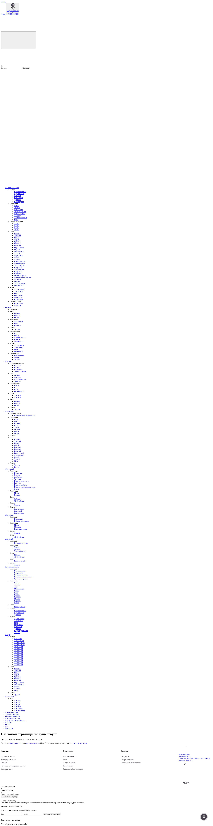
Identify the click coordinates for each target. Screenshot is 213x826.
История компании (70, 756)
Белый (16, 238)
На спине (17, 365)
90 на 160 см (19, 641)
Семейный (18, 627)
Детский (17, 200)
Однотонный (19, 194)
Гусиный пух (19, 391)
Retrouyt (17, 315)
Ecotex (16, 317)
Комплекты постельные (23, 577)
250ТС (16, 230)
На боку (17, 367)
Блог (7, 726)
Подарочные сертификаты (15, 720)
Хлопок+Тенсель (20, 218)
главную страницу (15, 743)
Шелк (16, 389)
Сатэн (16, 603)
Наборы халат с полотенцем (25, 487)
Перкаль (17, 601)
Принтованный (20, 192)
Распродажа (125, 756)
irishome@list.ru (184, 756)
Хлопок (17, 495)
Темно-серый (19, 266)
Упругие (17, 381)
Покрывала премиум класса (24, 415)
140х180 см (18, 647)
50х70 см (17, 395)
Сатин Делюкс (19, 214)
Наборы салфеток (21, 485)
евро (16, 349)
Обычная (17, 305)
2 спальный (18, 291)
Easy (16, 323)
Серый (16, 240)
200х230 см (18, 663)
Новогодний (19, 202)
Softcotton (17, 499)
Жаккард (17, 216)
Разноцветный (19, 262)
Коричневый (19, 248)
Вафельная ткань (20, 529)
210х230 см (18, 661)
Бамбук (17, 335)
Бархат (16, 419)
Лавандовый (19, 269)
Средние (17, 377)
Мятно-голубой (20, 275)
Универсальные (20, 371)
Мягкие (17, 375)
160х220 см (18, 653)
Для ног (17, 703)
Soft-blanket (18, 321)
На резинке (18, 303)
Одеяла (8, 307)
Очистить (26, 68)
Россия (16, 467)
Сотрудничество (7, 769)
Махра (16, 433)
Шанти (17, 595)
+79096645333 (184, 754)
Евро (16, 293)
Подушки (9, 361)
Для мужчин (19, 509)
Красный (17, 242)
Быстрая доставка (12, 567)
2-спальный (18, 621)
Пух (15, 333)
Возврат (8, 722)
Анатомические (20, 379)
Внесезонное (19, 355)
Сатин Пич (18, 210)
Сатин (16, 206)
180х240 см (18, 657)
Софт (16, 421)
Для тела (17, 706)
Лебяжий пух (19, 341)
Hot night (17, 325)
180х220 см (18, 655)
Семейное (18, 297)
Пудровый (18, 271)
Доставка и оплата (12, 714)
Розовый (17, 246)
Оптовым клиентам (12, 716)
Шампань (17, 273)
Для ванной (9, 469)
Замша (16, 427)
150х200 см (18, 649)
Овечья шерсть (19, 337)
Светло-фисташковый (22, 277)
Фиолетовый (19, 252)
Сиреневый (18, 256)
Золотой (17, 260)
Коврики (17, 483)
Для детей (18, 511)
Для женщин (19, 513)
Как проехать (68, 766)
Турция (17, 329)
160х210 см (18, 651)
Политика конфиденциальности (13, 766)
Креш (16, 220)
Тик (15, 587)
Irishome (17, 313)
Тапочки (17, 479)
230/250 (17, 633)
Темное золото (19, 283)
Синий (16, 258)
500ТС (16, 226)
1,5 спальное (19, 345)
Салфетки (18, 477)
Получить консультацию (52, 814)
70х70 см (17, 397)
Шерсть (17, 339)
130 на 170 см (19, 645)
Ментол (17, 281)
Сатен (16, 431)
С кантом (17, 196)
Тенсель (17, 208)
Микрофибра (19, 589)
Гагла (16, 425)
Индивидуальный (21, 631)
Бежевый (17, 244)
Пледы (7, 635)
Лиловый (17, 279)
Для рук (17, 704)
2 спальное (18, 347)
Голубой (17, 234)
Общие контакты (69, 763)
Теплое (17, 359)
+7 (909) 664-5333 (13, 11)
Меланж (17, 429)
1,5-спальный (19, 289)
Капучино (18, 267)
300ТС (16, 224)
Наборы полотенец (21, 481)
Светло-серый (19, 264)
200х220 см (18, 659)
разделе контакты (80, 743)
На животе (18, 369)
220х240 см (18, 665)
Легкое (16, 357)
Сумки (16, 489)
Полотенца (18, 473)
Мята (16, 461)
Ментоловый (19, 285)
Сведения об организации (73, 769)
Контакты (9, 728)
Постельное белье (12, 188)
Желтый (17, 254)
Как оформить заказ (12, 718)
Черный (17, 250)
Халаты (17, 475)
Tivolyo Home (19, 501)
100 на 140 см (19, 643)
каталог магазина (32, 743)
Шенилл (17, 423)
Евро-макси (18, 295)
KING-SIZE (18, 299)
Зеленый (17, 236)
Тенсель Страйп (20, 212)
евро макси (18, 351)
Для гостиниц (19, 710)
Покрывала (9, 411)
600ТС (16, 228)
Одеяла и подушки (21, 579)
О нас (7, 724)
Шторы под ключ (11, 712)
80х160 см (18, 639)
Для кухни (9, 515)
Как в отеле (18, 198)
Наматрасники (19, 571)
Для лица (17, 701)
